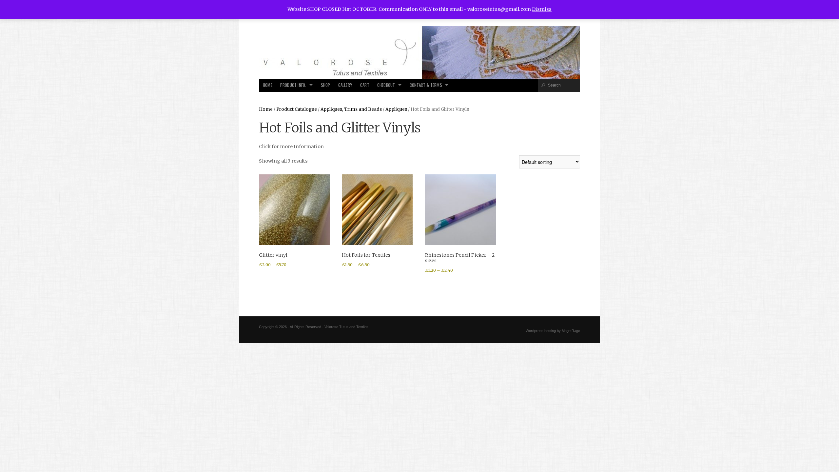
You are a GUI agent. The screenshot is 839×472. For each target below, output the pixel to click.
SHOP (325, 85)
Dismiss (542, 9)
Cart (364, 85)
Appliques (396, 109)
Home (267, 85)
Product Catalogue (296, 109)
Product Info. (293, 85)
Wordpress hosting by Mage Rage (553, 331)
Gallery (345, 85)
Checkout (386, 85)
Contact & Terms (426, 85)
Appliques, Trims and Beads (351, 109)
